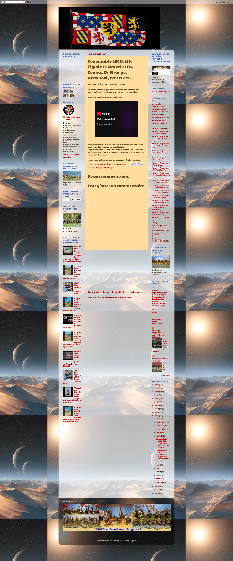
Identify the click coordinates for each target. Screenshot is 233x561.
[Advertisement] (116, 270)
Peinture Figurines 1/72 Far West (160, 169)
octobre (160, 425)
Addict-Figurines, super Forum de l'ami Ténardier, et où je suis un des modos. (159, 295)
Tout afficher (165, 375)
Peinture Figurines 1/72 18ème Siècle (160, 144)
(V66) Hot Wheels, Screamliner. (77, 288)
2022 (156, 398)
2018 (156, 412)
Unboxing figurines (160, 226)
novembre (161, 422)
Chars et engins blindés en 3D (159, 110)
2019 (156, 409)
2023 (156, 395)
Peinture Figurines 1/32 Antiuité (160, 132)
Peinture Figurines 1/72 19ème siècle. (160, 152)
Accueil (116, 292)
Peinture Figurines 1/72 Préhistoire (160, 191)
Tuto (154, 222)
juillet (159, 436)
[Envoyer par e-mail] (131, 164)
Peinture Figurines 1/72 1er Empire (160, 159)
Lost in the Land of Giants (159, 359)
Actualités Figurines (156, 105)
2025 (156, 388)
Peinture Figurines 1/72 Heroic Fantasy (161, 174)
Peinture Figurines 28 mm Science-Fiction (160, 207)
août (158, 432)
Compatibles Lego (104, 168)
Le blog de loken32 (157, 320)
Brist (154, 312)
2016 (156, 486)
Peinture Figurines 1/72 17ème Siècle (160, 137)
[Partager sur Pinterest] (142, 164)
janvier (159, 482)
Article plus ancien (134, 292)
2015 (156, 490)
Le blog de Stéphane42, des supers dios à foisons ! (159, 333)
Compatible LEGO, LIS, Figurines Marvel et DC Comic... (162, 443)
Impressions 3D (158, 117)
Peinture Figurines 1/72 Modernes (160, 181)
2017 (156, 415)
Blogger (132, 541)
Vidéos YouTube (159, 231)
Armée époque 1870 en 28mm (158, 304)
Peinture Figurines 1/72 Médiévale (160, 186)
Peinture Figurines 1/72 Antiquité (160, 164)
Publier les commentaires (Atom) (115, 297)
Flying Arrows (165, 366)
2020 (156, 405)
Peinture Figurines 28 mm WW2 (160, 213)
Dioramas (156, 114)
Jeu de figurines (159, 120)
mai (158, 468)
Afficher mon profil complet (71, 155)
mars (159, 475)
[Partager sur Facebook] (139, 164)
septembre (161, 429)
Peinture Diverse (159, 123)
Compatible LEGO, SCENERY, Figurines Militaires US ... (163, 455)
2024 (156, 391)
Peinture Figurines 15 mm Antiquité (160, 196)
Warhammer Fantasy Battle (159, 240)
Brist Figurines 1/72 (73, 118)
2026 (156, 384)
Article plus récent (99, 292)
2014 (156, 493)
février (159, 478)
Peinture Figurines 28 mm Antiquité (160, 201)
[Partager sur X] (136, 164)
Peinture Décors (159, 128)
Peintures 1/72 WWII (160, 217)
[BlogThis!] (134, 164)
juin (158, 465)
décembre (161, 419)
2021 (156, 402)
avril (158, 471)
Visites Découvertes (160, 234)
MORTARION (157, 323)
